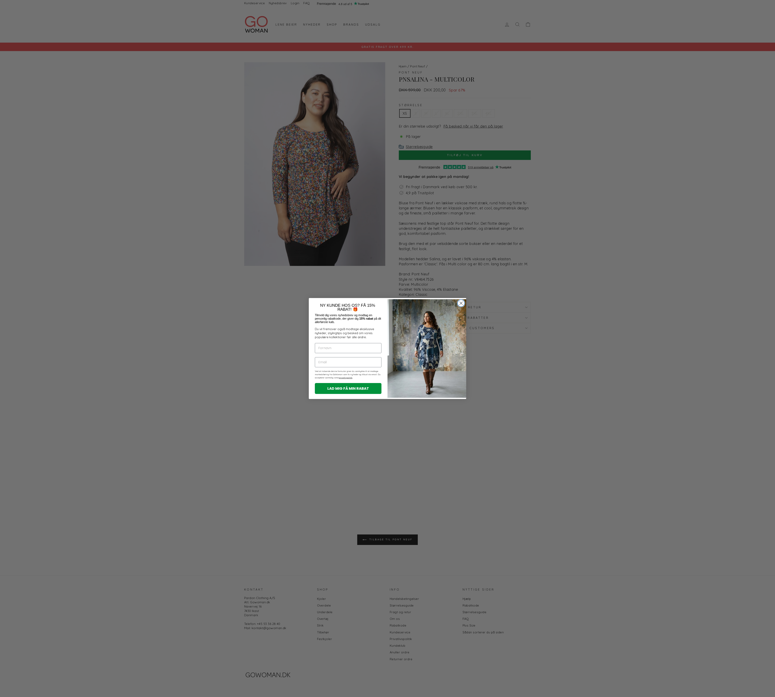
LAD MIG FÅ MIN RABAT (348, 388)
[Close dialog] (461, 303)
